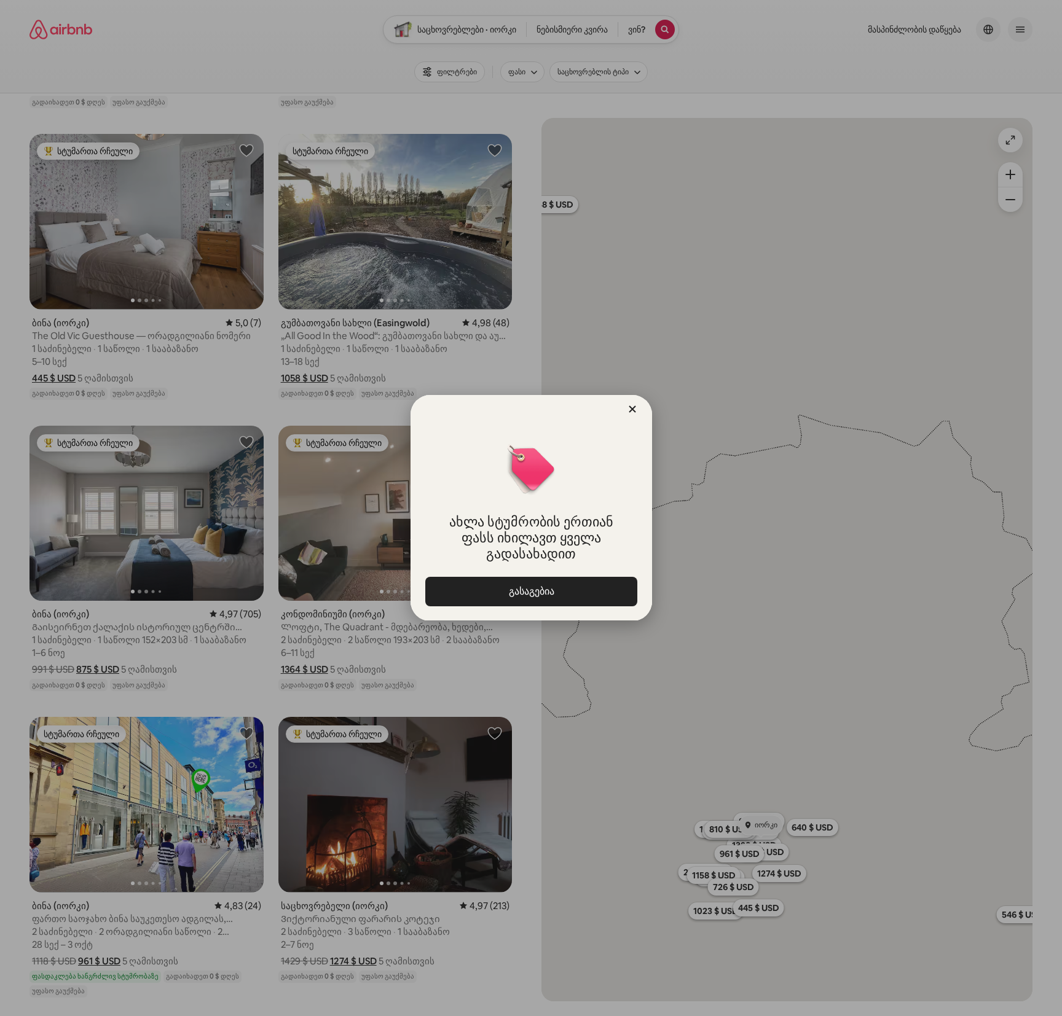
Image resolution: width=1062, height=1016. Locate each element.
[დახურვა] (632, 409)
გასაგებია (531, 591)
